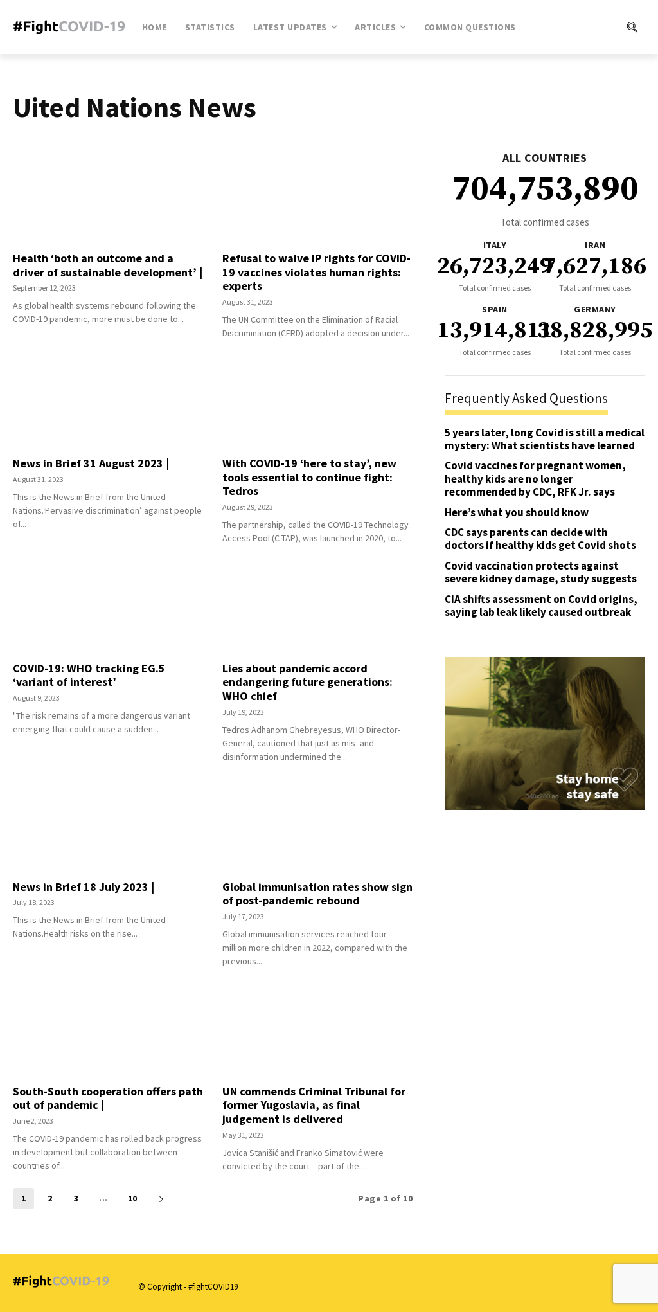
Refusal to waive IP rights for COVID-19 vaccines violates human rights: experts (316, 272)
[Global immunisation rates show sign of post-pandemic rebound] (317, 827)
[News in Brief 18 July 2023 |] (108, 827)
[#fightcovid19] (70, 27)
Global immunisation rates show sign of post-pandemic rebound (317, 893)
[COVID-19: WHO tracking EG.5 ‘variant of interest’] (108, 608)
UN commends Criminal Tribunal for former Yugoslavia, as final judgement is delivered (313, 1105)
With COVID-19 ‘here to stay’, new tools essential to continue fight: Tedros (309, 477)
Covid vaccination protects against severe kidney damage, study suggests (541, 572)
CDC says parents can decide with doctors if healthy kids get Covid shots (540, 538)
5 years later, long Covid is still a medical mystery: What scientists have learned (545, 439)
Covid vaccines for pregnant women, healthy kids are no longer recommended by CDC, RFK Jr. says (535, 478)
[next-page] (161, 1198)
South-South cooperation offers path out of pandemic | (108, 1098)
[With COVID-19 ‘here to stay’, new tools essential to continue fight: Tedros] (317, 403)
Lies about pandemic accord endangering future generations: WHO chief (307, 682)
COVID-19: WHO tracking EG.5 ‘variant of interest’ (89, 675)
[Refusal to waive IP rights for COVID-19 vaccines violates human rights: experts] (317, 198)
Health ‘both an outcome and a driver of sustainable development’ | (107, 265)
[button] (588, 26)
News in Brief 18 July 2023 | (83, 886)
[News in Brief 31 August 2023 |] (108, 403)
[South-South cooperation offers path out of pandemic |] (108, 1031)
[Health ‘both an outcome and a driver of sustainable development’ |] (108, 198)
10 (133, 1198)
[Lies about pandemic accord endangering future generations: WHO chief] (317, 608)
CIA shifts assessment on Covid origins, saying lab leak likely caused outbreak (541, 605)
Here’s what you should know (517, 512)
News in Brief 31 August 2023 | (91, 463)
